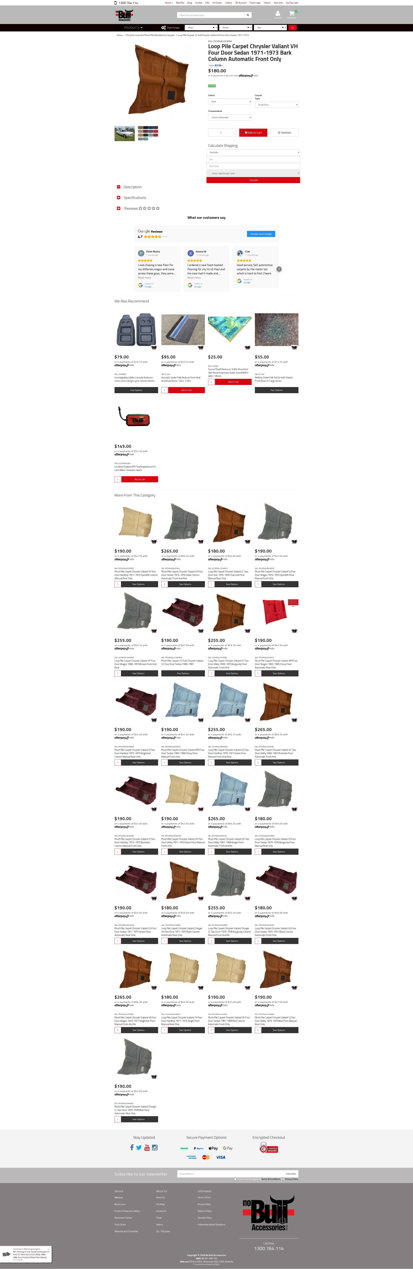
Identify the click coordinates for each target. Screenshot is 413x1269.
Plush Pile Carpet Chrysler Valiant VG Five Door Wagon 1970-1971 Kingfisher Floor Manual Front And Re (135, 1021)
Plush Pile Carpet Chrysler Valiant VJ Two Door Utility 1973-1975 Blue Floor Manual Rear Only (276, 1021)
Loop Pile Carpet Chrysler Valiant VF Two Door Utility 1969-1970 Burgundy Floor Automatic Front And (228, 664)
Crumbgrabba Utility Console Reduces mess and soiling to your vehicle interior (135, 379)
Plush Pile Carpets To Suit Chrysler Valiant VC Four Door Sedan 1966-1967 (182, 662)
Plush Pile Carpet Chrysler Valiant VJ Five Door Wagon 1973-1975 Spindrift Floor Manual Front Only (275, 575)
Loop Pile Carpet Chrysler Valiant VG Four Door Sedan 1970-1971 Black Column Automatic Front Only (275, 931)
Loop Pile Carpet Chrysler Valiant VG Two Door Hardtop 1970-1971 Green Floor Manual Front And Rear (228, 753)
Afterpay (119, 1197)
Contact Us (161, 1211)
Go (292, 27)
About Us (160, 1197)
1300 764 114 (128, 2)
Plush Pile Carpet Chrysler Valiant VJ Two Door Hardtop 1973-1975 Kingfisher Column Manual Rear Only (135, 753)
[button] (133, 269)
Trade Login (255, 2)
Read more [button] (144, 277)
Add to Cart (254, 132)
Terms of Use (204, 1197)
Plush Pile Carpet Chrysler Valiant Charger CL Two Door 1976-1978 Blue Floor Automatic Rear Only (135, 1110)
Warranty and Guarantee (126, 1231)
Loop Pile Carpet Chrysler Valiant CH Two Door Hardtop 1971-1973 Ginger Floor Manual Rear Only (181, 1021)
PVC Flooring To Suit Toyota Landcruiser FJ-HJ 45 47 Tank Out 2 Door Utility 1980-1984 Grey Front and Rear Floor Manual (31, 1254)
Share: (212, 65)
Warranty (278, 2)
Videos (267, 2)
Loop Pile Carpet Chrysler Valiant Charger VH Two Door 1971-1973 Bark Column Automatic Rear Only (181, 931)
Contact (198, 2)
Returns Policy (205, 1211)
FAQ (207, 2)
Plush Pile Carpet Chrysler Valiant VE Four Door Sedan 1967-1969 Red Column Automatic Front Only (229, 1021)
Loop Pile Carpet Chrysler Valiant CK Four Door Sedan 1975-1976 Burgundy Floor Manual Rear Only (275, 842)
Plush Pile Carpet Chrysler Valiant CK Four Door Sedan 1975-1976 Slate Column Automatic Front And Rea (182, 575)
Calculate (253, 180)
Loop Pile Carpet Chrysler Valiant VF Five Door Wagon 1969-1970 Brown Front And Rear (136, 664)
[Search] (248, 15)
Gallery (228, 2)
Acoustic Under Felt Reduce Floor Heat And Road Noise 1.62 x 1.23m (181, 379)
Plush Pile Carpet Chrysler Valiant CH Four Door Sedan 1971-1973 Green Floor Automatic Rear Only (135, 931)
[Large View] (125, 133)
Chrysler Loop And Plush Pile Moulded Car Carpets (150, 35)
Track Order (120, 1224)
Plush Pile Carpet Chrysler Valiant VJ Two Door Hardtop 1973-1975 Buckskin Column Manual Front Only (135, 842)
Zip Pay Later (292, 2)
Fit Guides (217, 2)
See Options (136, 390)
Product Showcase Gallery (127, 1211)
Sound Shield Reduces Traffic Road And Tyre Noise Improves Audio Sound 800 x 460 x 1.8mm (228, 372)
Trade (159, 1217)
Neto (217, 1264)
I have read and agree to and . (267, 1179)
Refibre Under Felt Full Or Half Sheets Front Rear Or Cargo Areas (274, 379)
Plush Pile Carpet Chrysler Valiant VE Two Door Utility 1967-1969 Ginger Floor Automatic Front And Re (228, 842)
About (168, 2)
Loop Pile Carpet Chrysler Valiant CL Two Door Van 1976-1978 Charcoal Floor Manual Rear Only (228, 575)
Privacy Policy (291, 1179)
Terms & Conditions (271, 1179)
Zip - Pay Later (163, 1231)
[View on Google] (141, 253)
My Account (240, 2)
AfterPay (180, 2)
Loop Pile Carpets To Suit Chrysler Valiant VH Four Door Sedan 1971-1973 (213, 35)
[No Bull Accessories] (154, 347)
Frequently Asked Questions (211, 1224)
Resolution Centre (123, 1217)
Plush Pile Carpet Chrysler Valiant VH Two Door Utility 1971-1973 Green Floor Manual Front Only (183, 842)
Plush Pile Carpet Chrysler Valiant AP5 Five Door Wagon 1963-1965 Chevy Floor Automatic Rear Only (276, 664)
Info (256, 75)
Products (132, 27)
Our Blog (160, 1204)
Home (120, 35)
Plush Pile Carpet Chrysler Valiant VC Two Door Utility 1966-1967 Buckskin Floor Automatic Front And (275, 753)
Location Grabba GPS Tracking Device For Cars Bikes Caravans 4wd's (135, 468)
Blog (189, 2)
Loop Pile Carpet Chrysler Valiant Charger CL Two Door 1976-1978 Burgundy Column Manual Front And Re (229, 931)
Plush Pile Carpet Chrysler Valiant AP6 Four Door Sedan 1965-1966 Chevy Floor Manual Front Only (182, 753)
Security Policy (205, 1217)
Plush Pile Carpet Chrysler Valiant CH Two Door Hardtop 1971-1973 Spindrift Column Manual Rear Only (136, 575)
